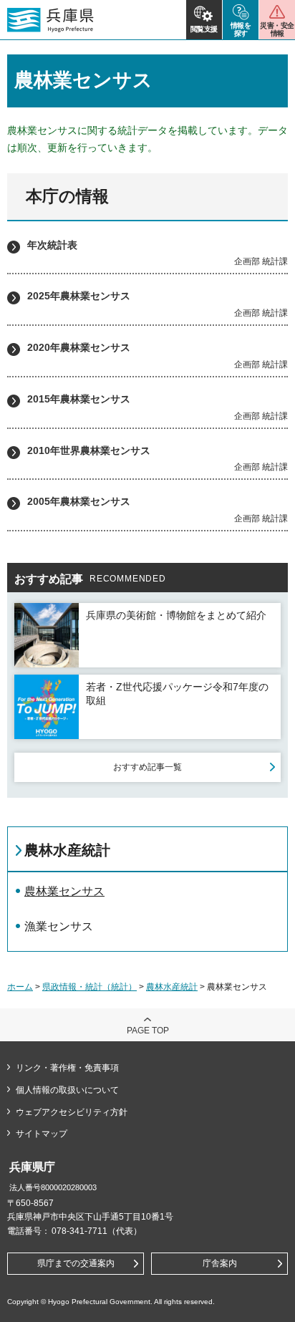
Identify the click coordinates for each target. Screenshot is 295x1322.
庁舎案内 (220, 1263)
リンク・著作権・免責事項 (67, 1068)
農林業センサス (64, 891)
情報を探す (241, 29)
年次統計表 (52, 245)
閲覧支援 (204, 29)
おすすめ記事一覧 (147, 767)
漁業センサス (58, 926)
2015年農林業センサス (78, 399)
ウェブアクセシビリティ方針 (71, 1112)
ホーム (20, 987)
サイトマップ (41, 1134)
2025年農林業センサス (78, 295)
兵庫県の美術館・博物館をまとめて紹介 (176, 615)
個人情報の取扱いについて (67, 1090)
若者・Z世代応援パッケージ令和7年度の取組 (177, 694)
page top (148, 1031)
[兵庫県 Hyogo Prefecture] (50, 20)
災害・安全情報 (277, 29)
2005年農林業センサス (78, 501)
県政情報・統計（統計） (89, 987)
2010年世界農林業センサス (88, 450)
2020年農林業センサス (78, 347)
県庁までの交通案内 (76, 1263)
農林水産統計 (67, 850)
